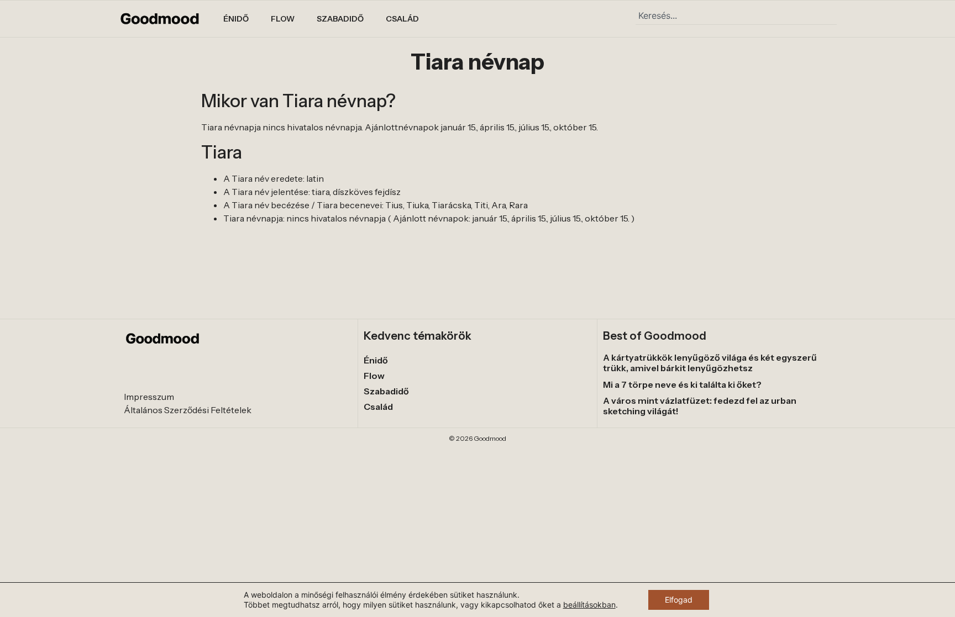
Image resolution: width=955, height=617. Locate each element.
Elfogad (678, 599)
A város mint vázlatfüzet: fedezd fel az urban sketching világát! (699, 405)
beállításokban (589, 604)
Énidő (236, 19)
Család (402, 19)
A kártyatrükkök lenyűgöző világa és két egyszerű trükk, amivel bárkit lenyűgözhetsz (710, 362)
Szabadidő (340, 19)
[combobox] (736, 15)
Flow (283, 19)
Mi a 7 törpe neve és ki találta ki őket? (682, 384)
